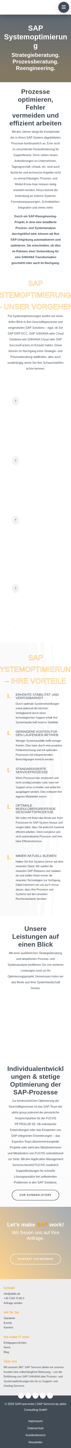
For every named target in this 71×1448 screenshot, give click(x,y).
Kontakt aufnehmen (35, 1258)
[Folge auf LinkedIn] (21, 1396)
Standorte (9, 1318)
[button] (63, 7)
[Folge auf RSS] (50, 1396)
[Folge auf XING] (43, 1396)
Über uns (10, 1361)
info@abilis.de (12, 1293)
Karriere (8, 1327)
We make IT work (16, 1337)
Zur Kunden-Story (35, 1194)
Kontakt (9, 1288)
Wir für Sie (11, 1312)
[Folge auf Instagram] (28, 1396)
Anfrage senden (13, 1303)
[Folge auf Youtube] (35, 1396)
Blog (6, 1352)
